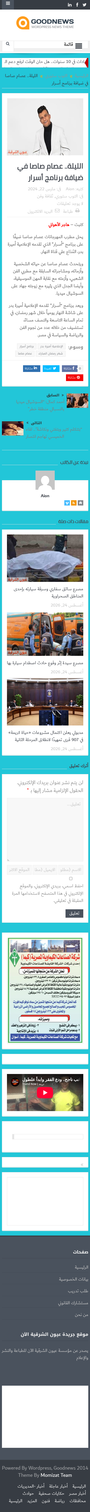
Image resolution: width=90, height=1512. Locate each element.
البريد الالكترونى (40, 211)
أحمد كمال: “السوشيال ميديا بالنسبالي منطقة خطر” (40, 405)
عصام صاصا (25, 353)
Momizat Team (56, 1475)
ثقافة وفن (45, 196)
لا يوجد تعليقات (70, 204)
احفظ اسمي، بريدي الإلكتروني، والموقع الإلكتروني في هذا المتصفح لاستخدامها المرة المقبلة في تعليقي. (47, 893)
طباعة (68, 211)
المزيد (32, 1501)
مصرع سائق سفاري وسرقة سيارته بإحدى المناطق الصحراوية (48, 592)
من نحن (81, 1315)
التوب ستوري (66, 196)
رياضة (60, 1501)
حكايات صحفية (51, 1493)
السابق (53, 395)
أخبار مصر (77, 1493)
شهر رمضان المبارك (50, 353)
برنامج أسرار (27, 346)
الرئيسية (81, 1267)
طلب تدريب (78, 1291)
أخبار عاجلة (58, 1486)
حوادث (28, 1493)
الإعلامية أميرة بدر (51, 346)
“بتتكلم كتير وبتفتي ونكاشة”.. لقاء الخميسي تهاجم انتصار (54, 433)
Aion (70, 189)
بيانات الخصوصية (73, 1279)
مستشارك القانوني (73, 1303)
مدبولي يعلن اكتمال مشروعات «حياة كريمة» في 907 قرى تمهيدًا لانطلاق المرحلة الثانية (45, 736)
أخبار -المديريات (31, 1486)
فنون (46, 1501)
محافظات (78, 1501)
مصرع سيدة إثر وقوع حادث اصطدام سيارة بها (45, 663)
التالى (36, 423)
